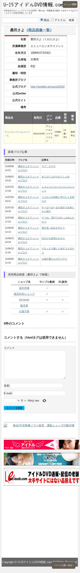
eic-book (24, 299)
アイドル (60, 20)
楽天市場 (24, 287)
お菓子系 (24, 311)
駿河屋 (24, 305)
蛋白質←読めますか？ (53, 228)
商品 (46, 20)
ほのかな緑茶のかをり (53, 238)
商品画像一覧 (39, 30)
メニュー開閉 (70, 4)
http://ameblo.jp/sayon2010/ (48, 86)
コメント (9, 347)
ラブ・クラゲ (49, 166)
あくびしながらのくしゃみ (56, 176)
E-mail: (8, 393)
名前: (7, 385)
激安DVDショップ (24, 293)
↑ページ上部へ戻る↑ (63, 565)
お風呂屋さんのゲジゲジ (54, 259)
